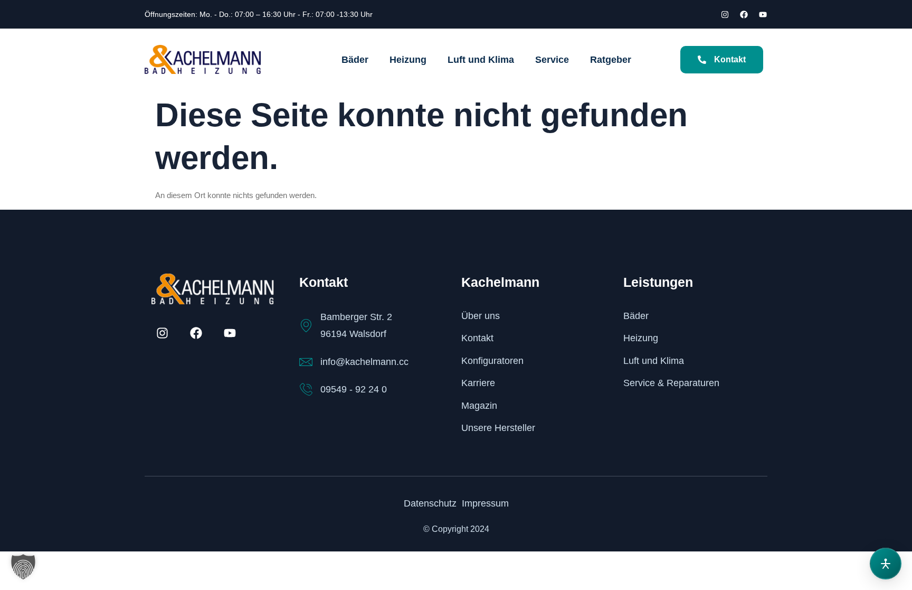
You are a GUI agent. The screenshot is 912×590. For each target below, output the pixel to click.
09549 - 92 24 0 (353, 389)
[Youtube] (762, 14)
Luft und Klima (481, 59)
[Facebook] (743, 14)
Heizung (408, 59)
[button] (23, 567)
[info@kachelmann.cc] (305, 362)
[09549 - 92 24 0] (305, 389)
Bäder (354, 59)
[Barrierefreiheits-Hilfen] (885, 563)
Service (552, 59)
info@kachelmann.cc (364, 362)
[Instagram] (724, 14)
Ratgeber (610, 59)
